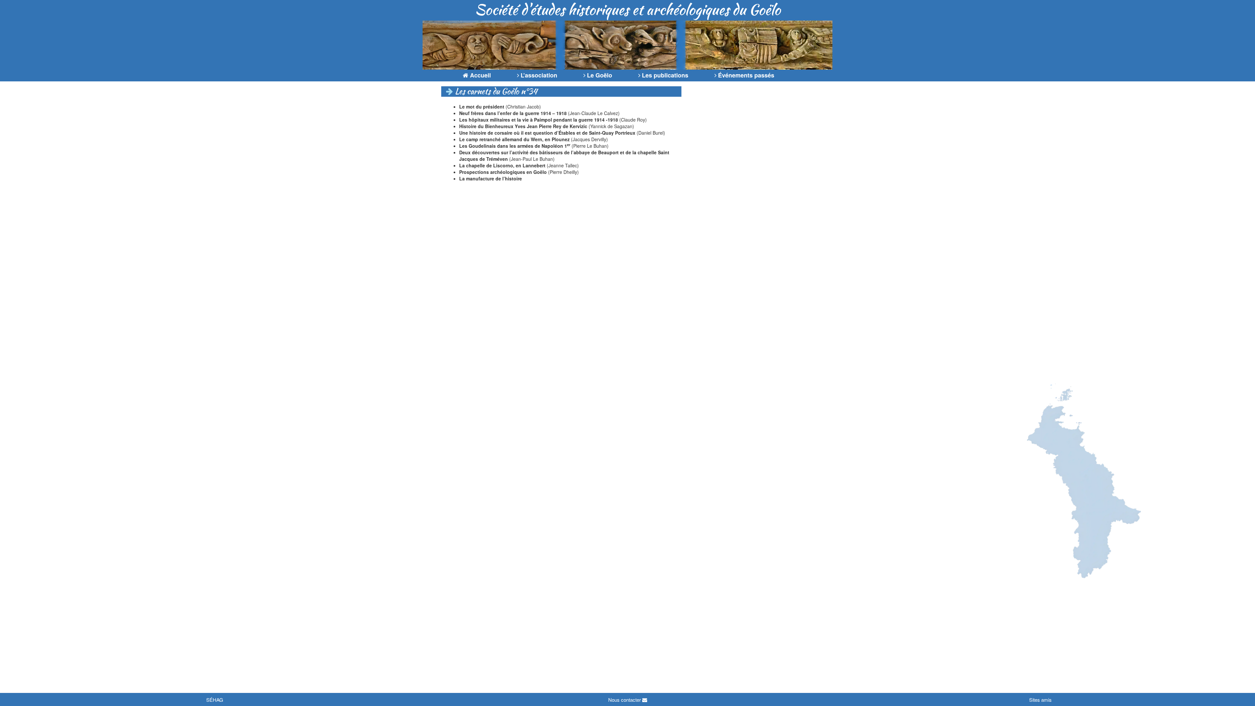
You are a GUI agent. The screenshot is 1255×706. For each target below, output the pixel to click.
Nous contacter (625, 699)
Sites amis (1040, 699)
